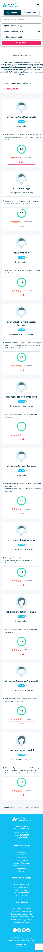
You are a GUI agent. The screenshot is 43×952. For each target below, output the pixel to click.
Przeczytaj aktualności (21, 887)
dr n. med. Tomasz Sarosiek (21, 466)
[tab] (12, 12)
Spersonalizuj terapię (21, 922)
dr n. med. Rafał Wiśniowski (21, 117)
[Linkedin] (24, 930)
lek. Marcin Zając (21, 188)
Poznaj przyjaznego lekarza (21, 919)
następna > (34, 807)
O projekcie (21, 852)
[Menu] (38, 5)
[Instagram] (19, 930)
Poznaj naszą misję (21, 884)
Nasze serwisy (21, 902)
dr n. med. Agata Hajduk (21, 750)
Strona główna (17, 55)
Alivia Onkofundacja (21, 878)
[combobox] (21, 20)
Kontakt (21, 871)
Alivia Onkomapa (22, 845)
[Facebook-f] (15, 930)
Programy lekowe (21, 860)
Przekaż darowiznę (21, 893)
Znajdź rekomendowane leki (21, 917)
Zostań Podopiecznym (22, 890)
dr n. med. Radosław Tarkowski (21, 681)
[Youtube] (28, 930)
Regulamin (21, 868)
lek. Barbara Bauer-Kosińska (21, 611)
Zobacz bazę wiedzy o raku (21, 914)
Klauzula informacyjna (21, 863)
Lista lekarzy (21, 857)
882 (27, 807)
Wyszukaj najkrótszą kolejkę (21, 911)
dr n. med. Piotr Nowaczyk (21, 540)
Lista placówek (21, 855)
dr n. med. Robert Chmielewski (21, 396)
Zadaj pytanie (21, 895)
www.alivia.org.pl (21, 947)
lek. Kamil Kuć (21, 252)
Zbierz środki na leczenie (21, 908)
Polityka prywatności (21, 866)
